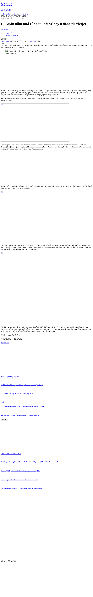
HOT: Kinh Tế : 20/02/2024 (11, 454)
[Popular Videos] (11, 14)
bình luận (33, 41)
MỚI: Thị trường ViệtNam (10, 376)
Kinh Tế (8, 33)
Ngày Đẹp (24, 14)
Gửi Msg (4, 420)
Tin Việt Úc (4, 29)
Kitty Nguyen (6, 41)
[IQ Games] (2, 14)
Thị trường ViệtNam (11, 35)
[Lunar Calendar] (19, 14)
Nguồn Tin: (5, 343)
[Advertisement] (46, 72)
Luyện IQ (6, 14)
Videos (15, 14)
